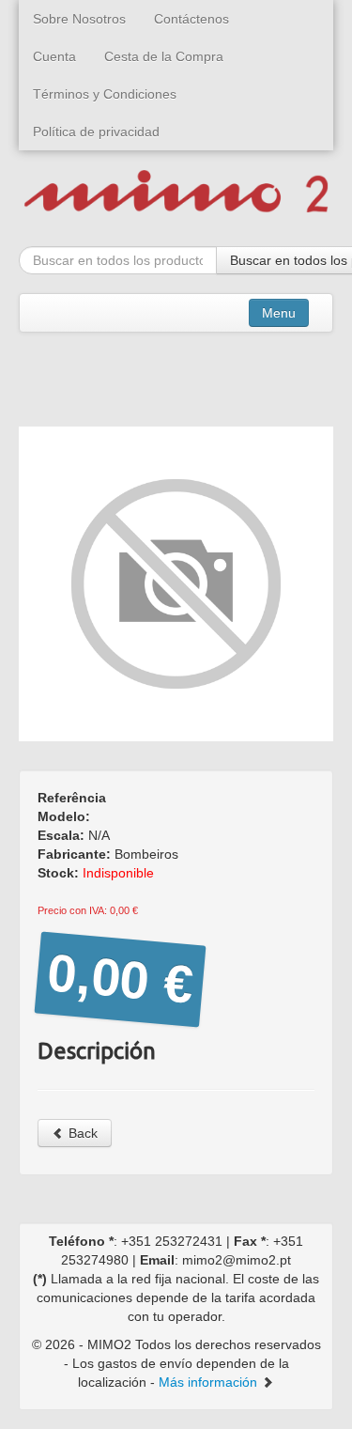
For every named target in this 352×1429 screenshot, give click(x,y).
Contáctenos (191, 18)
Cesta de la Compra (163, 56)
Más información (210, 1382)
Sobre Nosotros (79, 18)
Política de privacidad (96, 131)
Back (81, 1133)
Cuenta (54, 56)
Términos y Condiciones (104, 93)
